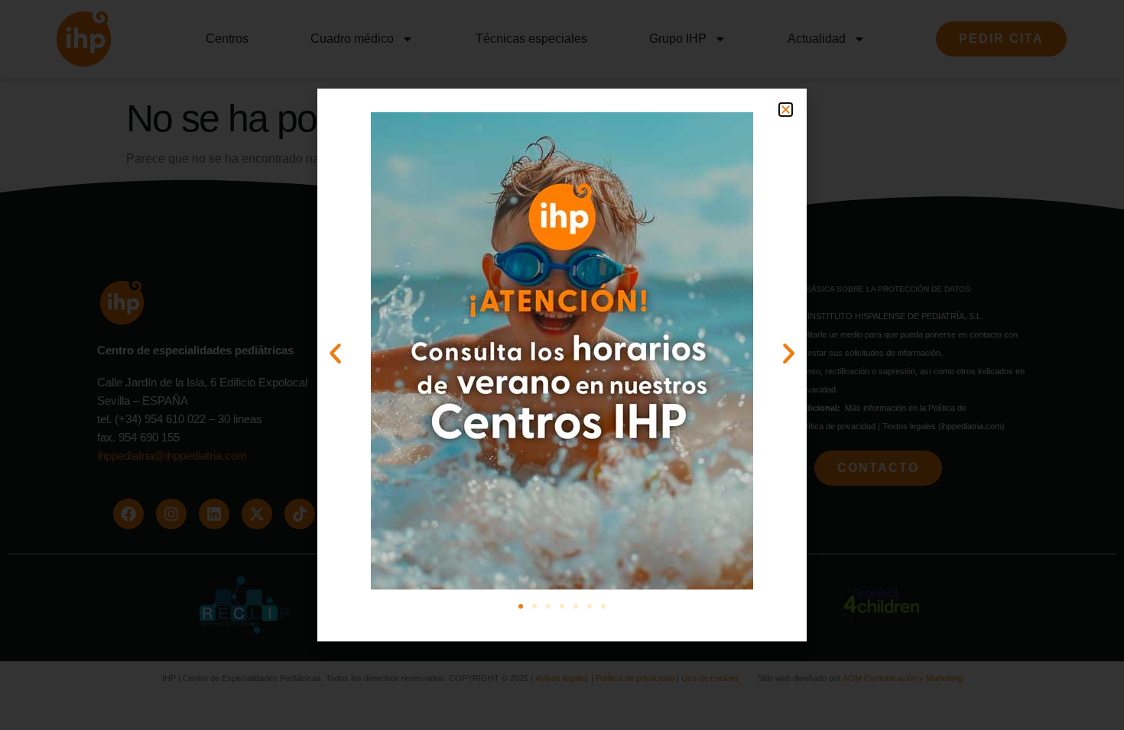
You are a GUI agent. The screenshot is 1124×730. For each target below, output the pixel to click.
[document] (562, 365)
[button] (785, 109)
